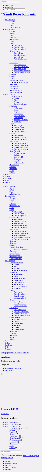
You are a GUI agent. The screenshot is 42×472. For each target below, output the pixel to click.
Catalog (7, 461)
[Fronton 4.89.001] (15, 404)
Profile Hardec (10, 422)
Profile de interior (11, 424)
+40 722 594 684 (13, 2)
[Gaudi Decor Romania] (18, 14)
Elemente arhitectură (16, 428)
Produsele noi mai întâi (13, 368)
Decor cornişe (14, 440)
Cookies (8, 469)
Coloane (12, 434)
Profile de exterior (16, 353)
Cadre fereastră (14, 438)
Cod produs (9, 370)
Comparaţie (5, 414)
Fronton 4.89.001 (10, 409)
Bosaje (11, 446)
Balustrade (13, 430)
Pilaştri (11, 432)
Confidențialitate (10, 467)
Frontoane (25, 353)
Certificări (8, 465)
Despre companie (11, 463)
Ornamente (13, 444)
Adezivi (12, 448)
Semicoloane (13, 436)
